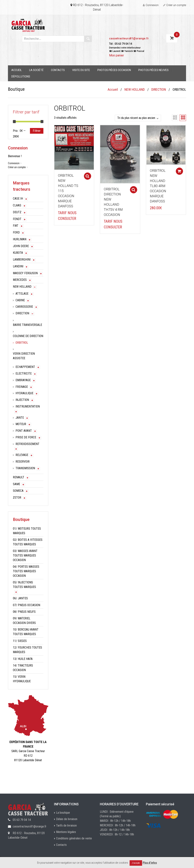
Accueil (16, 70)
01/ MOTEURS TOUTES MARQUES (27, 531)
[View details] (74, 147)
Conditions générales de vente (74, 838)
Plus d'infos (150, 862)
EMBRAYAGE (23, 380)
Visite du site (81, 70)
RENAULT (18, 477)
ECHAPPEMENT (25, 367)
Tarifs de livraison (66, 825)
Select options (87, 176)
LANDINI (18, 266)
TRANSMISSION (25, 468)
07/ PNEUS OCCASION (26, 605)
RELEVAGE (22, 455)
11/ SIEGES (20, 641)
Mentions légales (66, 832)
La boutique (63, 812)
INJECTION (22, 400)
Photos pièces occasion (114, 70)
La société (36, 70)
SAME (16, 484)
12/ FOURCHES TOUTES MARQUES (27, 650)
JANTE (20, 417)
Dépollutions (20, 76)
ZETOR (17, 497)
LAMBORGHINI (22, 259)
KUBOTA (18, 252)
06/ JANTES (20, 598)
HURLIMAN (19, 239)
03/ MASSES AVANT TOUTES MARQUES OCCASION (25, 555)
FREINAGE (22, 387)
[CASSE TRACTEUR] (28, 25)
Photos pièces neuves (153, 70)
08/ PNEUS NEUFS (24, 612)
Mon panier (116, 55)
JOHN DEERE (21, 246)
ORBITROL (22, 342)
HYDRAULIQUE (24, 393)
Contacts (58, 70)
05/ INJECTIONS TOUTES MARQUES (24, 585)
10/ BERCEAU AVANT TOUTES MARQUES (25, 632)
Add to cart (179, 171)
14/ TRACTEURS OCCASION (23, 668)
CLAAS (17, 205)
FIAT (15, 225)
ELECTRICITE (24, 373)
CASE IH (18, 198)
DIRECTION (158, 89)
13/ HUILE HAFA (23, 659)
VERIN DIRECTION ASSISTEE (24, 356)
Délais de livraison (66, 819)
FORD (16, 232)
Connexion (152, 5)
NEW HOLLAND (134, 89)
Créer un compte (176, 5)
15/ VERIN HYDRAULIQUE (22, 679)
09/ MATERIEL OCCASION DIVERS (24, 621)
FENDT (17, 219)
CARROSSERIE (24, 306)
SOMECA (18, 491)
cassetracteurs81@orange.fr (129, 38)
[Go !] (88, 39)
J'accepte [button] (136, 863)
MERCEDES (20, 280)
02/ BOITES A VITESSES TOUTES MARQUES (27, 542)
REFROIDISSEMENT (27, 444)
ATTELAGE (22, 293)
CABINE (20, 300)
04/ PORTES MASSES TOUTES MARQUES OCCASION (26, 571)
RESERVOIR (23, 461)
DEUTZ (17, 212)
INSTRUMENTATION (28, 406)
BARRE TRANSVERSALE (27, 325)
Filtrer (37, 131)
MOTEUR (21, 424)
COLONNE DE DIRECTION (28, 336)
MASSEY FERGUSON (25, 273)
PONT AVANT (24, 430)
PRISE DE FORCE (26, 437)
